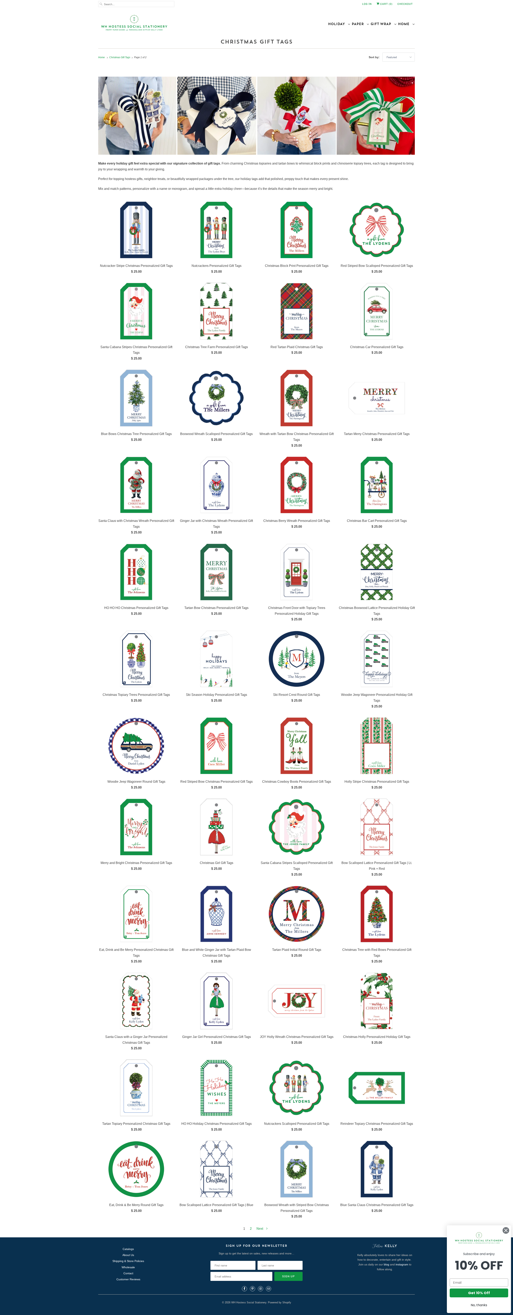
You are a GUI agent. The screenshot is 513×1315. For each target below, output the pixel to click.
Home (405, 24)
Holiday (338, 24)
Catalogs (128, 1249)
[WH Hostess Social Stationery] (176, 24)
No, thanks (479, 1305)
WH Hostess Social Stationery (248, 1302)
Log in (367, 3)
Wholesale (128, 1267)
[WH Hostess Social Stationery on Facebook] (244, 1288)
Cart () (386, 3)
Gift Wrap (382, 24)
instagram (402, 1264)
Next (260, 1228)
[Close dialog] (505, 1230)
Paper (359, 24)
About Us (128, 1255)
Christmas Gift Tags (256, 41)
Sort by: (374, 57)
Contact (128, 1273)
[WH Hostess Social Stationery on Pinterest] (252, 1288)
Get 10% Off (479, 1292)
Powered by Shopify (279, 1302)
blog (386, 1264)
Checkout (405, 3)
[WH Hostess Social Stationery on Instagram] (260, 1288)
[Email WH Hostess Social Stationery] (268, 1288)
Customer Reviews (128, 1279)
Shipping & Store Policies (128, 1261)
